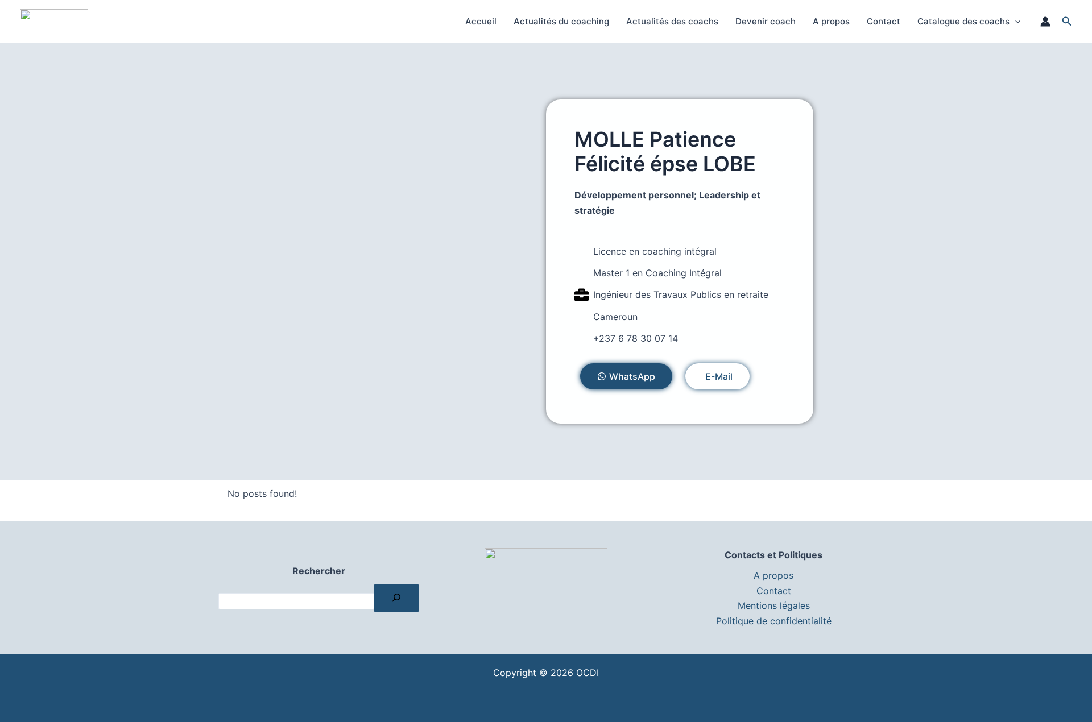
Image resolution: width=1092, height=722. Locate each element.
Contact (883, 21)
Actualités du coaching (561, 21)
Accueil (481, 21)
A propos (831, 21)
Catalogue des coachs (963, 21)
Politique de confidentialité (774, 620)
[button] (1015, 21)
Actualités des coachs (672, 21)
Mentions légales (774, 605)
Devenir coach (765, 21)
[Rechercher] (396, 598)
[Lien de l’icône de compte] (1045, 21)
